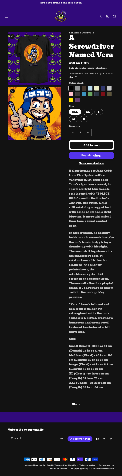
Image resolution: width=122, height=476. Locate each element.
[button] (6, 16)
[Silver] (109, 88)
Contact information (103, 468)
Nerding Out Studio (43, 465)
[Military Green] (109, 94)
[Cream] (96, 88)
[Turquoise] (84, 94)
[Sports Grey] (77, 88)
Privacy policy (87, 465)
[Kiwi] (90, 94)
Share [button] (76, 404)
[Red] (103, 94)
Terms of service (59, 468)
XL (88, 112)
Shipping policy (79, 468)
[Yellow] (71, 100)
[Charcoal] (77, 94)
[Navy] (96, 94)
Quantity (74, 126)
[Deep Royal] (103, 88)
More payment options (91, 163)
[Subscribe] (61, 438)
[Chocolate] (84, 88)
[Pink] (71, 94)
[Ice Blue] (90, 88)
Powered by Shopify (65, 465)
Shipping (74, 67)
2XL (75, 112)
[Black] (71, 88)
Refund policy (106, 465)
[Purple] (77, 100)
